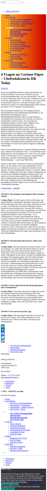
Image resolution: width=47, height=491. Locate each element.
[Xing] (24, 357)
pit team (13, 395)
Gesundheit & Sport (17, 48)
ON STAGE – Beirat (17, 26)
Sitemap (8, 385)
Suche (7, 387)
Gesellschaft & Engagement (20, 46)
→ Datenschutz (34, 482)
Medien (8, 52)
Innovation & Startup (17, 44)
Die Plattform (10, 17)
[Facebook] (23, 333)
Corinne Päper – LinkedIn (10, 188)
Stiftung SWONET (12, 11)
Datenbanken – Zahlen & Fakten (22, 23)
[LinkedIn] (23, 326)
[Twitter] (23, 337)
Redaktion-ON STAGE (18, 54)
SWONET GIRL (16, 65)
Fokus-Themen (15, 40)
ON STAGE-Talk (17, 36)
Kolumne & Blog (16, 58)
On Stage (9, 28)
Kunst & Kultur (15, 50)
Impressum (9, 383)
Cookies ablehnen (8, 489)
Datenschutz (9, 381)
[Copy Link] (23, 341)
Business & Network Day (19, 67)
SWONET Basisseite (17, 63)
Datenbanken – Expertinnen (20, 21)
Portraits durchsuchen (18, 34)
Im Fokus (8, 38)
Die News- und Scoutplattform (21, 19)
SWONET (9, 61)
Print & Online (15, 56)
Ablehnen (15, 484)
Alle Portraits (15, 32)
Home (7, 15)
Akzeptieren (6, 484)
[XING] (23, 330)
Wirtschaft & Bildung (17, 42)
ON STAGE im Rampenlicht (21, 30)
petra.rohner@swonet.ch (10, 377)
